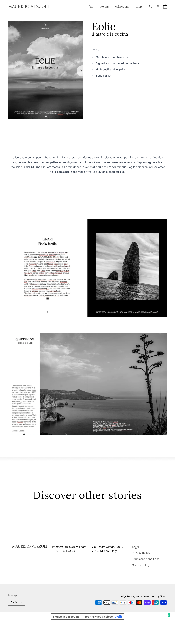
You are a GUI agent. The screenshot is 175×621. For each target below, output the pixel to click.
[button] (150, 6)
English (14, 602)
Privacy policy (141, 552)
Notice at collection (66, 616)
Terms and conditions (145, 559)
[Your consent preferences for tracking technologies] (169, 615)
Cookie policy (141, 565)
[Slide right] (80, 70)
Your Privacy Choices (98, 616)
